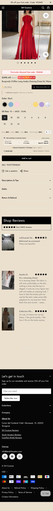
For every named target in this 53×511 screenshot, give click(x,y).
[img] (9, 227)
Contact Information (10, 496)
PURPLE (41, 104)
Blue (10, 104)
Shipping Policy (37, 488)
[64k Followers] (20, 456)
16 (5, 117)
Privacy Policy (7, 492)
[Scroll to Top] (48, 498)
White (47, 104)
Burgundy (29, 104)
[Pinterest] (5, 456)
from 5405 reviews (24, 227)
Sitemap (5, 446)
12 (11, 124)
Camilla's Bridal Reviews (12, 437)
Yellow (35, 104)
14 (18, 124)
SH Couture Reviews (10, 430)
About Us (5, 488)
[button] (48, 8)
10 (5, 124)
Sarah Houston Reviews (11, 434)
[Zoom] (46, 54)
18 (11, 117)
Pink (17, 104)
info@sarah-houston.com (12, 451)
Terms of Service (25, 492)
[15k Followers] (12, 456)
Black (4, 104)
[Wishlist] (46, 15)
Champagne (23, 104)
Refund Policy (20, 488)
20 (18, 117)
